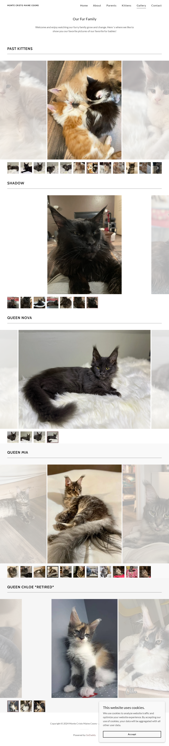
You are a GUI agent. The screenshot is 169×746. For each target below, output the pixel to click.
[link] (23, 5)
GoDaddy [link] (91, 735)
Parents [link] (111, 5)
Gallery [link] (141, 5)
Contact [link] (156, 5)
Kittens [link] (126, 5)
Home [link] (84, 5)
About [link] (97, 5)
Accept (132, 734)
